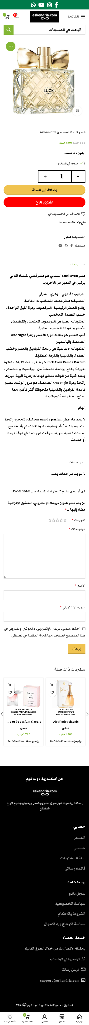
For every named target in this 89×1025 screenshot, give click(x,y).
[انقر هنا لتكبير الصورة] (77, 111)
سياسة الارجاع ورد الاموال (64, 924)
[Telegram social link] (60, 246)
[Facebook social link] (56, 5)
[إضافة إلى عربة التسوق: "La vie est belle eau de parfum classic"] (10, 684)
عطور (68, 237)
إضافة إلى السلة (44, 190)
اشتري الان (44, 202)
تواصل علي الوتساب (65, 959)
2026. (44, 1005)
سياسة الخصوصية (70, 903)
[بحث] (9, 30)
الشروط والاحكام (71, 914)
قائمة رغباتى (75, 868)
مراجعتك (77, 529)
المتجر (79, 838)
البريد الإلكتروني (72, 607)
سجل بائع (77, 893)
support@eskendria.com (59, 980)
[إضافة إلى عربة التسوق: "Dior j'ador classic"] (52, 684)
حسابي (79, 848)
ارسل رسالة (70, 969)
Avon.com (64, 222)
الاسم (80, 585)
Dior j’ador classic (66, 722)
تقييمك (78, 520)
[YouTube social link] (41, 5)
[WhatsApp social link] (33, 5)
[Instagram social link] (49, 5)
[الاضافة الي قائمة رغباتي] (52, 693)
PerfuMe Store (58, 741)
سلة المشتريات (72, 858)
